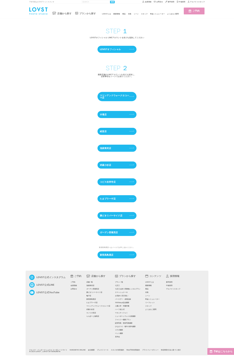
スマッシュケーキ (121, 292)
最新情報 (116, 14)
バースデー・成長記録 (123, 299)
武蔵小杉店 (105, 165)
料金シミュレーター (157, 14)
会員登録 (148, 2)
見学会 (117, 337)
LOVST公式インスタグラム (51, 277)
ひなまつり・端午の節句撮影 (125, 326)
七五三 (117, 285)
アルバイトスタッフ (197, 2)
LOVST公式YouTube (47, 292)
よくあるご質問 (173, 14)
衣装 (129, 14)
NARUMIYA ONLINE (78, 350)
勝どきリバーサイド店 (111, 215)
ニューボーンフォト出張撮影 (125, 316)
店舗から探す (64, 13)
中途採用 (182, 2)
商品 (124, 14)
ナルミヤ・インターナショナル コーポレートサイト (48, 350)
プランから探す (87, 13)
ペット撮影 (119, 333)
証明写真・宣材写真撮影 (123, 323)
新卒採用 (171, 2)
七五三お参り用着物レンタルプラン (127, 289)
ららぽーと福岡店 (92, 316)
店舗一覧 (89, 282)
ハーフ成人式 (120, 309)
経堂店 (103, 131)
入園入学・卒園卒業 (122, 306)
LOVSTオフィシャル (110, 49)
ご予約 (196, 10)
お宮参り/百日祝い (121, 296)
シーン (136, 14)
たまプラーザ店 (108, 198)
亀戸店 (88, 296)
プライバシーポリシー (150, 350)
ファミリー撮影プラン (123, 319)
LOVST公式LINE (45, 285)
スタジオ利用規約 (117, 350)
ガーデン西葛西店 (109, 232)
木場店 (103, 114)
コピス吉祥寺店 (108, 182)
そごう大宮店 (91, 313)
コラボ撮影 (119, 330)
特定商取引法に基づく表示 (171, 350)
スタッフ (144, 14)
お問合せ (159, 2)
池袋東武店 (105, 148)
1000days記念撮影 (122, 302)
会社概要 (91, 350)
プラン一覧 (119, 282)
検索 (112, 2)
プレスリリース (102, 350)
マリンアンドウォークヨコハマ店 (114, 96)
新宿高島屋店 (106, 255)
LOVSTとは (106, 14)
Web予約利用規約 (133, 350)
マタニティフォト (121, 313)
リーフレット (150, 302)
